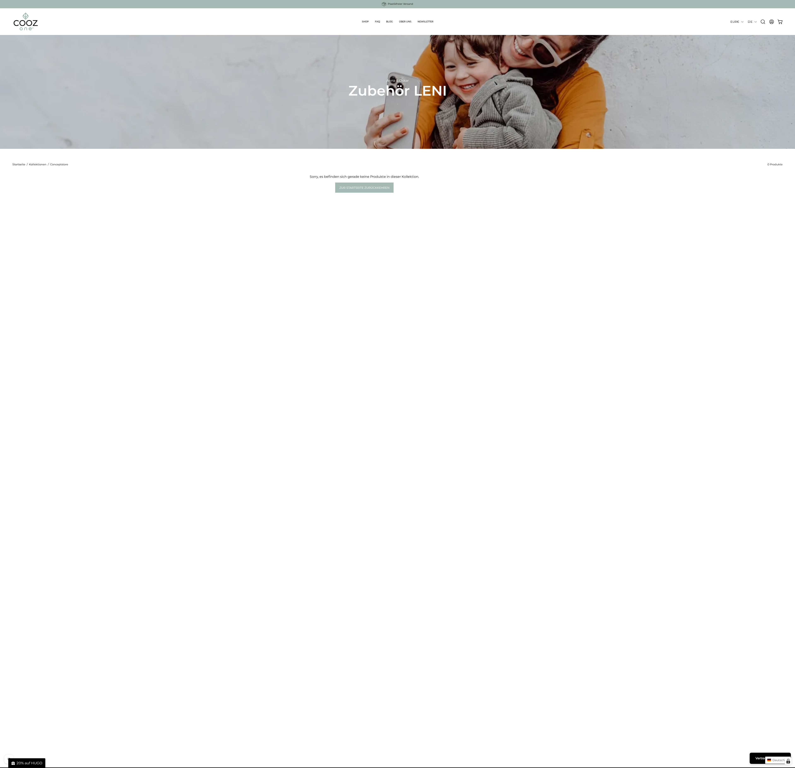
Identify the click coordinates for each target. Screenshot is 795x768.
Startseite (18, 164)
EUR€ (734, 22)
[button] (365, 21)
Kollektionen (37, 164)
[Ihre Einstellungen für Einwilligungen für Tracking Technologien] (788, 761)
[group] (397, 4)
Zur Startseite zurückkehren (364, 188)
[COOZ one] (25, 22)
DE (750, 22)
